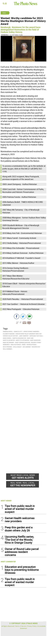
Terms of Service (20, 626)
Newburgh (4, 35)
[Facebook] (16, 316)
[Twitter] (23, 316)
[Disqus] (23, 380)
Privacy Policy (31, 626)
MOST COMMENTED (8, 561)
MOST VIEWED (6, 501)
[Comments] (29, 316)
